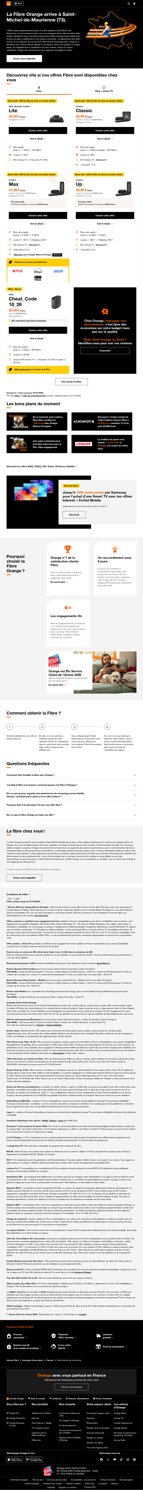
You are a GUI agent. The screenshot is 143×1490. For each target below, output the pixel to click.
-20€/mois (18, 254)
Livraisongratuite (107, 1336)
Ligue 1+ (62, 1120)
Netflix (45, 1120)
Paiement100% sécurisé (66, 1336)
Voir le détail (36, 138)
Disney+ (53, 1120)
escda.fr (82, 1314)
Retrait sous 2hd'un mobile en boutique (26, 1347)
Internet (40, 1025)
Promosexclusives (18, 1336)
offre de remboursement (34, 395)
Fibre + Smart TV (104, 91)
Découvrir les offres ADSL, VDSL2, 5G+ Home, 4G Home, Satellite (41, 466)
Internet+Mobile (54, 1025)
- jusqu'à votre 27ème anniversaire (28, 320)
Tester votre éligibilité (24, 58)
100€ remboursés (22, 369)
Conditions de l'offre (17, 894)
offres (17, 395)
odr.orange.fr (58, 1053)
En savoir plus (58, 582)
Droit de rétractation (113, 1346)
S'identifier (105, 350)
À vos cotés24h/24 (64, 1347)
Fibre (39, 91)
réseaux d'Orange (82, 1272)
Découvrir (74, 514)
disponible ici (103, 963)
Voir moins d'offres (71, 381)
